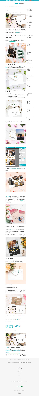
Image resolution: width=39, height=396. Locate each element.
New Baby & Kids (28, 70)
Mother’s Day (28, 54)
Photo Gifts (27, 85)
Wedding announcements (8, 35)
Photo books (27, 94)
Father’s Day (27, 51)
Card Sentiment (9, 353)
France (17, 390)
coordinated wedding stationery (9, 31)
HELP (8, 365)
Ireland (19, 390)
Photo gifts (27, 95)
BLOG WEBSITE (29, 362)
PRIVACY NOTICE (25, 359)
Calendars (27, 79)
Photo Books (27, 84)
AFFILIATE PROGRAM (26, 362)
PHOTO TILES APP (22, 362)
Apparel (27, 78)
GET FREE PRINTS (30, 0)
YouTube (17, 319)
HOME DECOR (17, 0)
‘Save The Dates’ (11, 229)
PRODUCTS (27, 77)
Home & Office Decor (28, 37)
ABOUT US (17, 362)
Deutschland (15, 390)
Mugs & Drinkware (28, 103)
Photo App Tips (28, 111)
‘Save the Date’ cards (8, 196)
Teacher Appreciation (29, 43)
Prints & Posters (28, 86)
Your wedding (7, 347)
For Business (17, 359)
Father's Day (27, 36)
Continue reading (7, 352)
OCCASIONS (27, 62)
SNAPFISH (7, 0)
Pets (27, 71)
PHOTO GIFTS (10, 0)
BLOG (16, 365)
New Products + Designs (29, 93)
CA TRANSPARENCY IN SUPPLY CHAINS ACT (11, 362)
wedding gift (21, 200)
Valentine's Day (28, 44)
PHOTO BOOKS (13, 0)
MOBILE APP (15, 359)
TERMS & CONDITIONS (21, 359)
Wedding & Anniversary (17, 353)
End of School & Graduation (29, 35)
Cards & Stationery (13, 353)
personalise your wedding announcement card (14, 168)
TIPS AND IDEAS (28, 117)
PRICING (10, 359)
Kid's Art (27, 38)
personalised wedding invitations (16, 31)
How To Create (28, 110)
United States (19, 392)
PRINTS (27, 0)
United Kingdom (23, 390)
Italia (21, 390)
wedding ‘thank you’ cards (18, 32)
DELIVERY (12, 359)
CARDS (24, 0)
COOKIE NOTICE (28, 359)
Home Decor (27, 102)
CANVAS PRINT (21, 0)
